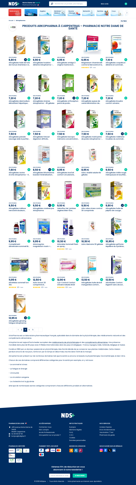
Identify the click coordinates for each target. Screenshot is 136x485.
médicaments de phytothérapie (65, 342)
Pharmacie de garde (107, 435)
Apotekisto (85, 481)
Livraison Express (106, 427)
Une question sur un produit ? (50, 435)
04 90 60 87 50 (17, 434)
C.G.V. (71, 435)
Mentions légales (75, 430)
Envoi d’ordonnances (107, 430)
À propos (72, 427)
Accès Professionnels (47, 432)
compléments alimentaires (96, 342)
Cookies (72, 438)
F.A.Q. (71, 432)
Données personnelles (77, 440)
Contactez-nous (45, 427)
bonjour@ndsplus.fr (18, 436)
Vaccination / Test (106, 432)
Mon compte (44, 430)
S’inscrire (80, 475)
